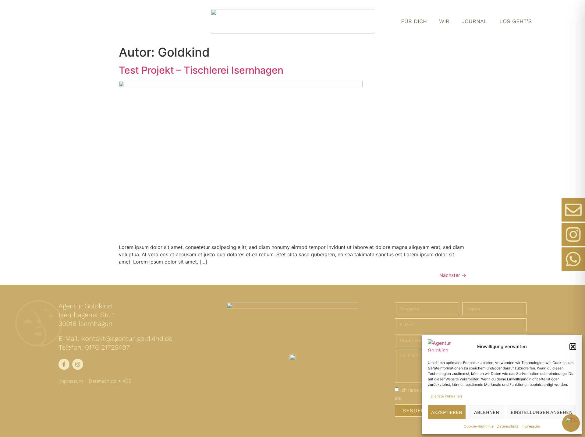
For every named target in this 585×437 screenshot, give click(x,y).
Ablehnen (486, 412)
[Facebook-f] (63, 364)
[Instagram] (573, 234)
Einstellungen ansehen (542, 412)
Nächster (452, 275)
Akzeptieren (446, 412)
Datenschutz (508, 426)
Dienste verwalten (446, 396)
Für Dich (414, 21)
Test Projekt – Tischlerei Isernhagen (201, 70)
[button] (573, 347)
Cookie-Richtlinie (479, 426)
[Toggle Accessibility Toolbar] (571, 423)
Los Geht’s (515, 21)
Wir (444, 21)
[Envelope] (573, 210)
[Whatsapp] (573, 259)
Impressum (531, 426)
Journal (474, 21)
